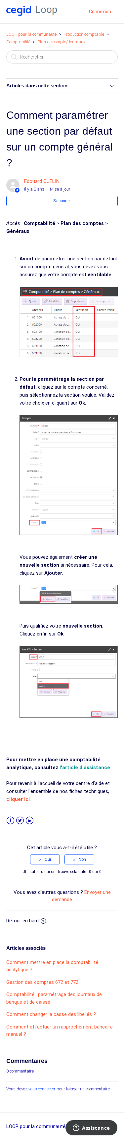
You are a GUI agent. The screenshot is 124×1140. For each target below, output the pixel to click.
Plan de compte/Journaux (61, 41)
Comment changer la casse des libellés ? (51, 1014)
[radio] (45, 859)
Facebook (10, 820)
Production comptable (84, 34)
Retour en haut (22, 921)
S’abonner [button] (62, 200)
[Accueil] (31, 14)
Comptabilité (18, 41)
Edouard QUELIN (42, 181)
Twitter (20, 820)
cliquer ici (18, 799)
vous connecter (42, 1088)
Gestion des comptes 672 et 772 (42, 982)
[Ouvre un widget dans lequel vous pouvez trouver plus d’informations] (91, 1128)
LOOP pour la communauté (31, 34)
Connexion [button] (100, 11)
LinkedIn (29, 820)
